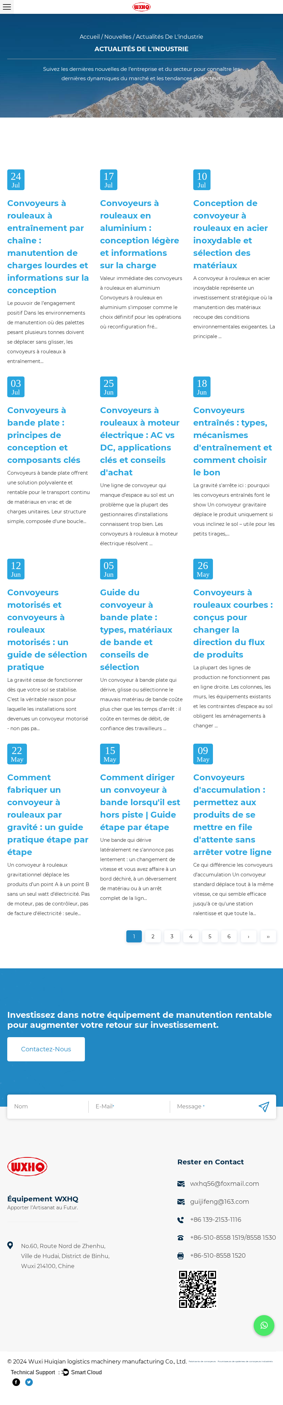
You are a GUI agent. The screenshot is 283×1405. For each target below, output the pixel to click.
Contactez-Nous (46, 1049)
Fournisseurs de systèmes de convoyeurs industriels (245, 1361)
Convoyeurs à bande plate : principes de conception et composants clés (43, 435)
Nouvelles (117, 37)
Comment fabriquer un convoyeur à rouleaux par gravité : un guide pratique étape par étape (47, 814)
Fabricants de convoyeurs (202, 1361)
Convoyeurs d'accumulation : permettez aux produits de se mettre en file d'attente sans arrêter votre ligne (232, 814)
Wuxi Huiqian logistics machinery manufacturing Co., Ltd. (107, 1361)
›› (268, 936)
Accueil (90, 37)
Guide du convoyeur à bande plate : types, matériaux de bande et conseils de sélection (136, 629)
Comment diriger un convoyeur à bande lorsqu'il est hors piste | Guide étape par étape (140, 802)
